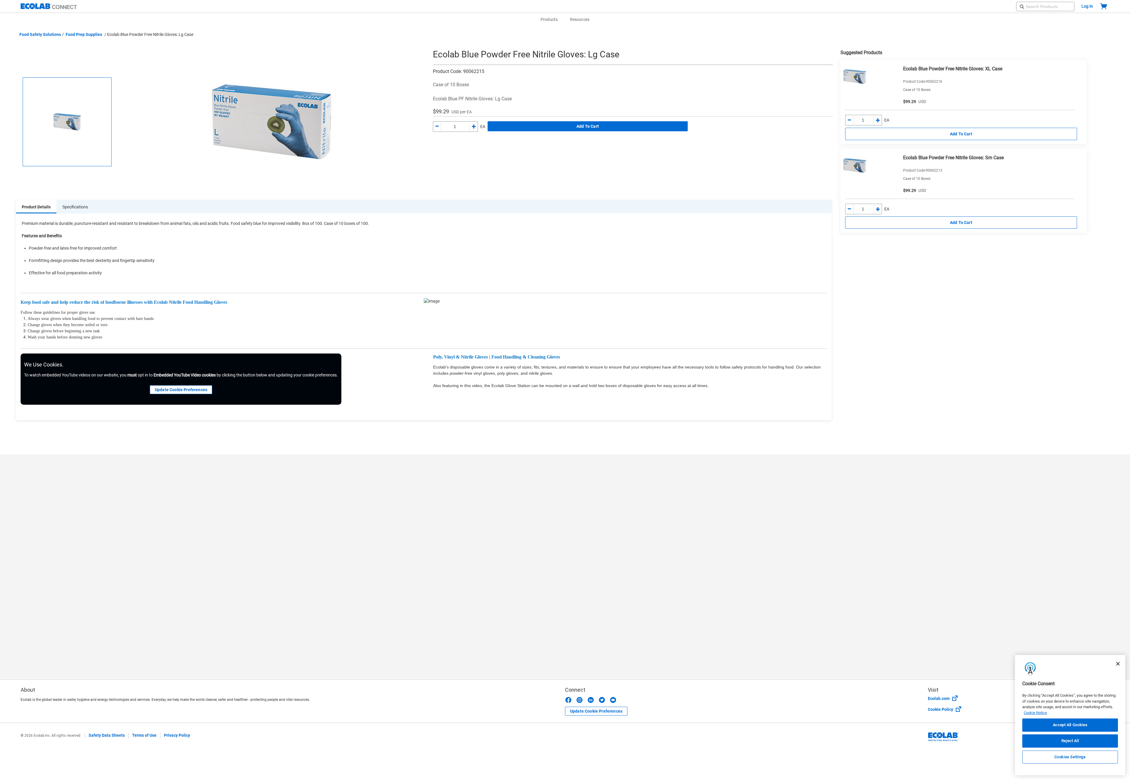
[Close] (1117, 663)
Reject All (1070, 741)
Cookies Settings (1070, 757)
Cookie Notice (1035, 713)
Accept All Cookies (1070, 725)
